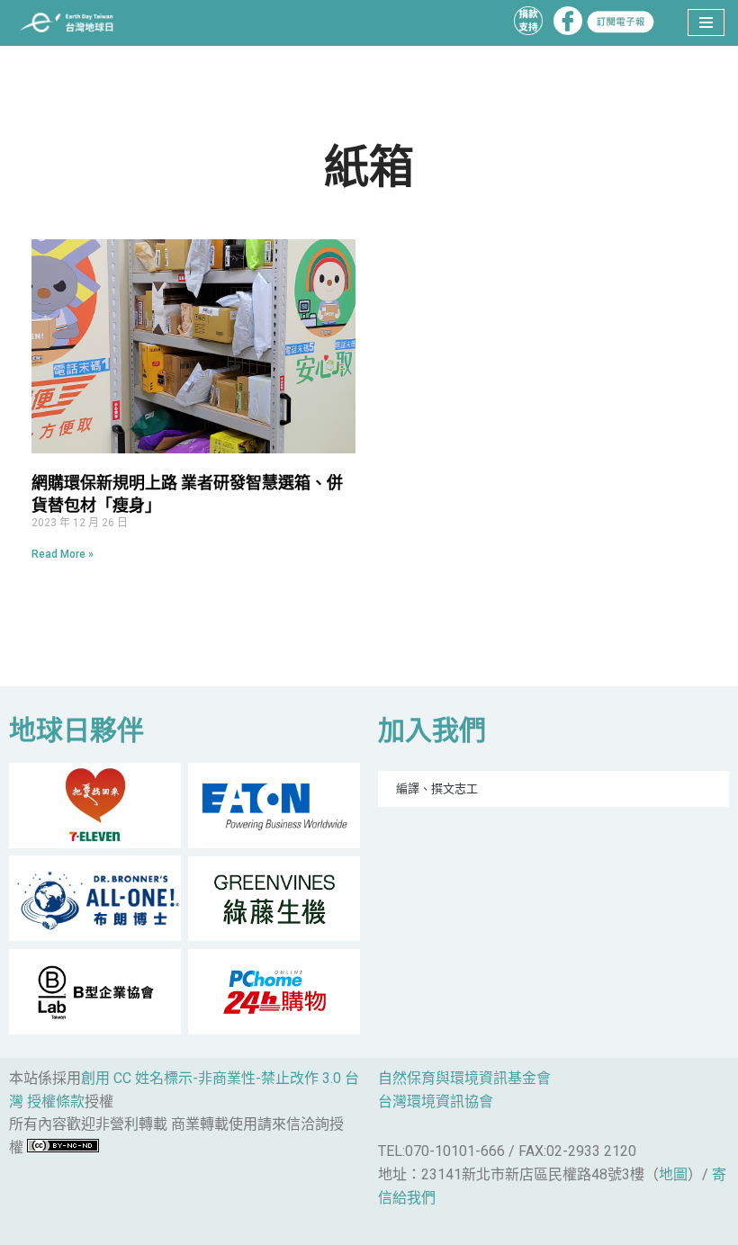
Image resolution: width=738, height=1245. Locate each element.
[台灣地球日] (72, 23)
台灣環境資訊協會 (435, 1101)
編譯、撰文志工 (437, 788)
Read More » (63, 554)
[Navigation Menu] (706, 22)
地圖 (673, 1174)
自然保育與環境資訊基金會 (464, 1078)
